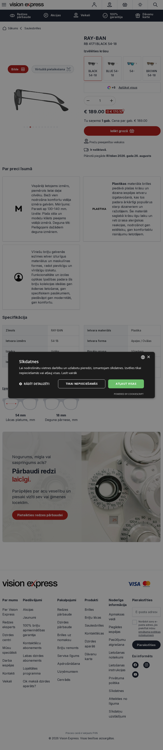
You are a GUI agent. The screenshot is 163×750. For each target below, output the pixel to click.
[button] (34, 384)
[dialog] (81, 375)
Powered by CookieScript (129, 393)
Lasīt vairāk (69, 373)
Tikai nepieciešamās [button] (82, 383)
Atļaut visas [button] (126, 383)
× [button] (148, 357)
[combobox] (143, 357)
